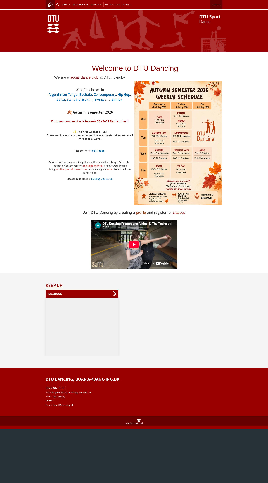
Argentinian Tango (63, 94)
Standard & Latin (80, 99)
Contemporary (105, 94)
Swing (99, 99)
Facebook (55, 293)
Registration (98, 150)
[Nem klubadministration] (134, 423)
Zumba (116, 99)
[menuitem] (50, 4)
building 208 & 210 (101, 179)
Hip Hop (124, 94)
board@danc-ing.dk (63, 405)
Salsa (61, 99)
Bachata (85, 94)
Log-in (216, 4)
